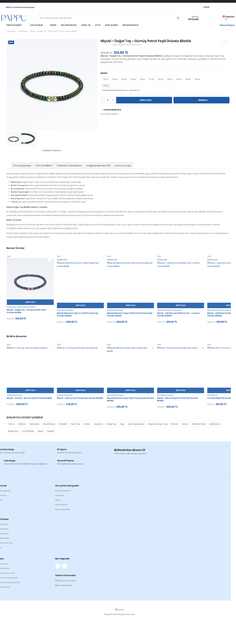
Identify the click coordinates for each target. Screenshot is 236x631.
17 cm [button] (151, 79)
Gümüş (9, 307)
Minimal (22, 424)
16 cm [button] (142, 79)
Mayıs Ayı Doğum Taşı (157, 424)
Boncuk (33, 307)
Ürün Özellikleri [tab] (44, 165)
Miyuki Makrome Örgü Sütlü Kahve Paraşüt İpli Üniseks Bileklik (129, 314)
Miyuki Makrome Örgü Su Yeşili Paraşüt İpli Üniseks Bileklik (77, 314)
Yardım (206, 7)
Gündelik (63, 424)
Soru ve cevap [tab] (123, 165)
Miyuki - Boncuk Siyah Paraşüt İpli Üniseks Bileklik (177, 399)
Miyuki (98, 25)
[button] (1, 626)
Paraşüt (70, 310)
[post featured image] (30, 281)
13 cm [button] (115, 79)
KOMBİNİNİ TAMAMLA (52, 150)
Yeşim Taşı (75, 424)
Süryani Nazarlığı (130, 25)
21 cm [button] (188, 79)
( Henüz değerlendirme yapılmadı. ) (127, 44)
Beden (104, 73)
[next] (227, 41)
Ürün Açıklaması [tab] (22, 165)
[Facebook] (222, 7)
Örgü (122, 424)
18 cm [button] (160, 79)
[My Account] (202, 18)
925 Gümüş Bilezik (69, 25)
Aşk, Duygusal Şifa (136, 424)
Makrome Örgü (198, 424)
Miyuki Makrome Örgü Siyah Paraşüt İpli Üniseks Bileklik (130, 399)
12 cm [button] (105, 79)
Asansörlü (98, 424)
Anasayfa (11, 31)
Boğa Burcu (13, 431)
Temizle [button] (106, 85)
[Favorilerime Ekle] (49, 258)
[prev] (223, 41)
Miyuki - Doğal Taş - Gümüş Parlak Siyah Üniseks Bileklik (26, 311)
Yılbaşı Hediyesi (227, 25)
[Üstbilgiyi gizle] (13, 18)
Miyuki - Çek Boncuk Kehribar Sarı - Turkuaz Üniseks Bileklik (178, 314)
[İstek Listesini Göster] (212, 18)
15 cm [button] (133, 79)
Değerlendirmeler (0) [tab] (98, 165)
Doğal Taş (86, 25)
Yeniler (53, 25)
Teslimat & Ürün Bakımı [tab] (69, 165)
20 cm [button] (179, 79)
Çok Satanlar (36, 25)
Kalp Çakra (34, 424)
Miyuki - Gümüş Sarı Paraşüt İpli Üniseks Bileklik (80, 398)
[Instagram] (232, 7)
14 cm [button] (124, 79)
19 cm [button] (169, 79)
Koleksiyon (23, 31)
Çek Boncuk (178, 310)
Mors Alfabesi (111, 25)
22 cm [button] (197, 79)
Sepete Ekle (145, 100)
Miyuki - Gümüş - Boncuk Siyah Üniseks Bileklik (29, 398)
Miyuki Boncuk (25, 307)
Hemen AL (203, 100)
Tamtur (11, 424)
